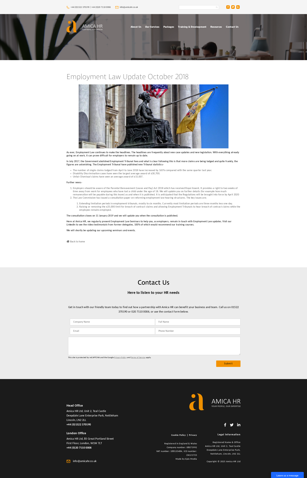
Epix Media (191, 459)
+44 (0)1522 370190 (79, 424)
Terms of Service (138, 358)
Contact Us (232, 27)
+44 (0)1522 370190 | (80, 7)
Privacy (193, 435)
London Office (76, 433)
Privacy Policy (120, 358)
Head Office (75, 405)
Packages (168, 27)
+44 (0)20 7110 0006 (101, 7)
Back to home (77, 241)
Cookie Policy (178, 435)
